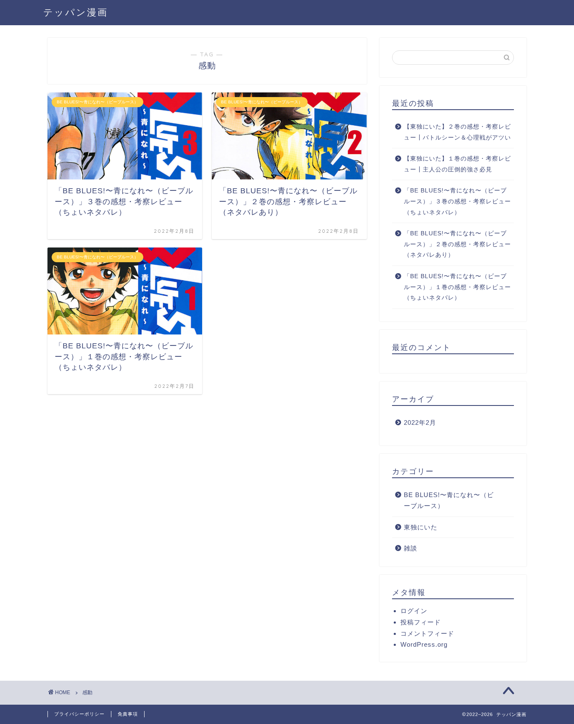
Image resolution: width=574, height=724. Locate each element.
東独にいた (420, 527)
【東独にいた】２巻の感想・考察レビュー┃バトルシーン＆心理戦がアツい (457, 132)
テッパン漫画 (75, 12)
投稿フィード (420, 622)
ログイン (413, 610)
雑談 (410, 548)
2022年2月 (420, 422)
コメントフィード (427, 633)
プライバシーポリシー (79, 713)
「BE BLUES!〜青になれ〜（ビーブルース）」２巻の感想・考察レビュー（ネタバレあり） (457, 244)
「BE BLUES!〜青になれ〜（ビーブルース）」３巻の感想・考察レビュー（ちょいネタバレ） (457, 201)
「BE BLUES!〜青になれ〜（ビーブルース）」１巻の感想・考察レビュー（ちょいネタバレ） (457, 287)
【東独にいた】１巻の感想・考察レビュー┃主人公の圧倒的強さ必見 (457, 164)
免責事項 (128, 713)
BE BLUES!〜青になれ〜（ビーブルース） (449, 500)
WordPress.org (424, 644)
